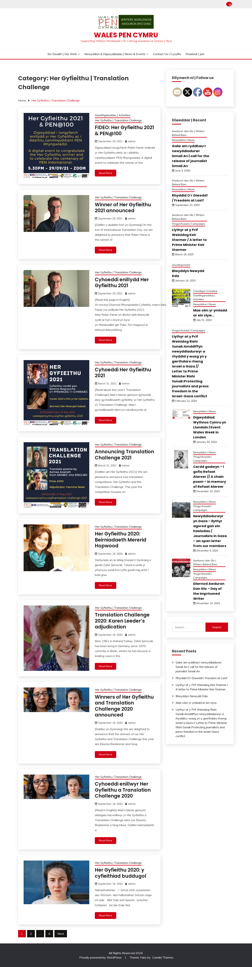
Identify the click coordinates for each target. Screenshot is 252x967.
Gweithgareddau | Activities (112, 115)
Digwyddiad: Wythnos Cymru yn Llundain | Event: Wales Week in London (209, 427)
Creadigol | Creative (205, 291)
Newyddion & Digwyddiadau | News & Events (114, 54)
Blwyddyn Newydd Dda (192, 696)
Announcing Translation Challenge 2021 (124, 454)
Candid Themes (162, 957)
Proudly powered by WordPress (100, 957)
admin (132, 141)
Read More (105, 173)
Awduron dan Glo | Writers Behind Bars (188, 133)
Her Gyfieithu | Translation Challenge (118, 120)
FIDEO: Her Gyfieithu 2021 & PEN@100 (124, 130)
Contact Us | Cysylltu (167, 54)
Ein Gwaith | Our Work (62, 54)
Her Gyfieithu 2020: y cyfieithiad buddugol (120, 873)
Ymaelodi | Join (195, 54)
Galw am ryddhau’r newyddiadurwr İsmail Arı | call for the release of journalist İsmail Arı (190, 156)
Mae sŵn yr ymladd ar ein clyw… (197, 703)
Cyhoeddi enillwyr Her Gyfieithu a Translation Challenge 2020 (123, 790)
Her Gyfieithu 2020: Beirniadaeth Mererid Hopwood (120, 539)
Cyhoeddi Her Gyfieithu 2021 (123, 372)
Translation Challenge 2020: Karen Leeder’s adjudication (122, 621)
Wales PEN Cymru (126, 35)
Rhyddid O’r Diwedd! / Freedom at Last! (201, 678)
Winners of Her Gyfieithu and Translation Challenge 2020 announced (124, 706)
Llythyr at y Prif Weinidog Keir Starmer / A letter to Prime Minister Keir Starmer (189, 239)
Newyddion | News (183, 140)
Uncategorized (181, 265)
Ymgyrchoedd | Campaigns (188, 223)
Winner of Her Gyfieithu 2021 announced (123, 207)
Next (60, 934)
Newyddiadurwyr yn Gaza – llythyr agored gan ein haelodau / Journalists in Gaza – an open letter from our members (210, 531)
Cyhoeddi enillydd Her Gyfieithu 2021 (122, 282)
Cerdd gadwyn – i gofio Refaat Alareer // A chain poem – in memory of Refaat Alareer (209, 476)
